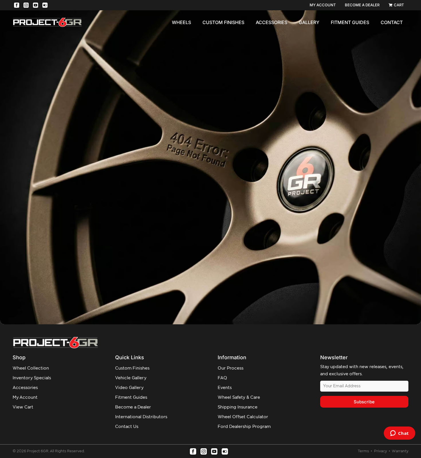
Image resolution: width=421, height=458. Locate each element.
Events (225, 388)
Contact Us (126, 427)
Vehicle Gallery (130, 378)
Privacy (381, 451)
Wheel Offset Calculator (243, 417)
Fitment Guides (350, 22)
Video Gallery (129, 388)
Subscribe (364, 401)
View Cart (23, 407)
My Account (25, 397)
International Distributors (141, 417)
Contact (392, 22)
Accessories (271, 22)
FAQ (222, 378)
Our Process (230, 368)
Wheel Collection (31, 368)
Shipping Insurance (237, 407)
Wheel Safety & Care (239, 397)
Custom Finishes (223, 22)
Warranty (400, 451)
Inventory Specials (32, 378)
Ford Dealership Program (244, 427)
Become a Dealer (133, 407)
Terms (364, 451)
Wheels (181, 22)
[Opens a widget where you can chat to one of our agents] (399, 434)
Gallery (309, 22)
